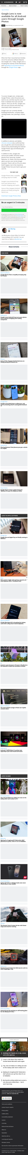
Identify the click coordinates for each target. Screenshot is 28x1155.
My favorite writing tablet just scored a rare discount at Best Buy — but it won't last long (15, 1082)
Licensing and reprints (7, 1139)
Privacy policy (5, 1110)
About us (4, 1129)
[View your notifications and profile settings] (16, 2)
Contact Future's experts (7, 1107)
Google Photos (13, 67)
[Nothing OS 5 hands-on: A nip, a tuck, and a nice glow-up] (14, 1049)
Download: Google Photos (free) (11, 196)
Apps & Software (5, 9)
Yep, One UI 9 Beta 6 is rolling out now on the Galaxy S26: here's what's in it (15, 1066)
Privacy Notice (20, 215)
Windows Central (6, 1142)
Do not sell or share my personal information (12, 1145)
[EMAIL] (9, 231)
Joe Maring (9, 25)
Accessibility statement (7, 1117)
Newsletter (24, 53)
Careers (3, 1120)
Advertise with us (6, 1136)
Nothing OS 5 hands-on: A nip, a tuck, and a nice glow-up (14, 1054)
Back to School (12, 5)
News (3, 25)
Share (5, 53)
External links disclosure (7, 1126)
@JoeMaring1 (18, 239)
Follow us (16, 53)
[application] (14, 128)
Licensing (4, 1123)
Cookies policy (5, 1113)
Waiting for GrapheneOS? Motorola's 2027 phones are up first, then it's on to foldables (14, 1074)
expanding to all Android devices (14, 65)
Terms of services (18, 214)
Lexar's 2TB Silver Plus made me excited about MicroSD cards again (13, 1060)
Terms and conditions (7, 1104)
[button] (26, 2)
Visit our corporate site (12, 1093)
